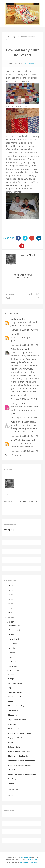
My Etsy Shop (9, 530)
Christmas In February (16, 697)
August (11, 643)
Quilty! (11, 679)
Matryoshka (12, 715)
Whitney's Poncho (15, 683)
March (11, 666)
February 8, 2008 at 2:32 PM (24, 399)
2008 (8, 622)
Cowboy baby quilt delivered (19, 751)
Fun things (12, 779)
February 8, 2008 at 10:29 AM (24, 329)
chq (12, 334)
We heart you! (13, 729)
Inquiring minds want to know (19, 733)
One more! (12, 724)
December (12, 625)
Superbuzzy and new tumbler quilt (21, 760)
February (12, 671)
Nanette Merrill (28, 255)
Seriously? (12, 783)
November (13, 630)
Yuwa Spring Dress (15, 692)
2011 (8, 608)
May (10, 657)
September (13, 639)
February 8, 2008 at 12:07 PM (24, 345)
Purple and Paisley (20, 421)
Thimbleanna (17, 349)
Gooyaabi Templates (29, 862)
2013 (8, 599)
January (11, 789)
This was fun (13, 710)
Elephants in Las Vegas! (17, 706)
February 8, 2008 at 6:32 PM (24, 417)
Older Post (34, 293)
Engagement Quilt (15, 738)
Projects (11, 742)
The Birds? (12, 770)
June (10, 652)
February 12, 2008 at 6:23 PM (24, 451)
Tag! (10, 688)
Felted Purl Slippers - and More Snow (22, 774)
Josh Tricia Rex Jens (20, 440)
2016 (8, 585)
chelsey (14, 319)
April (10, 662)
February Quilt (14, 747)
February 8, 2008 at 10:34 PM (24, 436)
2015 (8, 590)
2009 (8, 617)
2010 (8, 613)
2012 (8, 604)
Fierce (10, 701)
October (12, 634)
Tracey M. (15, 403)
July (10, 648)
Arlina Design (32, 860)
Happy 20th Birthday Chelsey (19, 765)
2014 (8, 595)
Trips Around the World (17, 720)
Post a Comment (13, 455)
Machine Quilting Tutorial (18, 756)
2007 (8, 796)
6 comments (31, 63)
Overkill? (11, 674)
